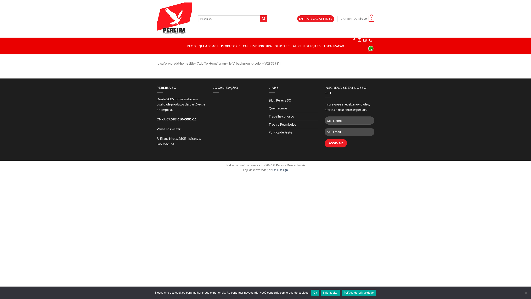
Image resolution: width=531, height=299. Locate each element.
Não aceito (330, 292)
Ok (315, 292)
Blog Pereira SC (280, 100)
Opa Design (280, 170)
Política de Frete (280, 132)
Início (191, 46)
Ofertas (281, 46)
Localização (334, 46)
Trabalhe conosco (281, 116)
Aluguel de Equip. (305, 46)
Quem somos (208, 46)
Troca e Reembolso (282, 124)
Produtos (229, 46)
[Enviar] (263, 18)
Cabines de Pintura (257, 46)
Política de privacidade (359, 292)
